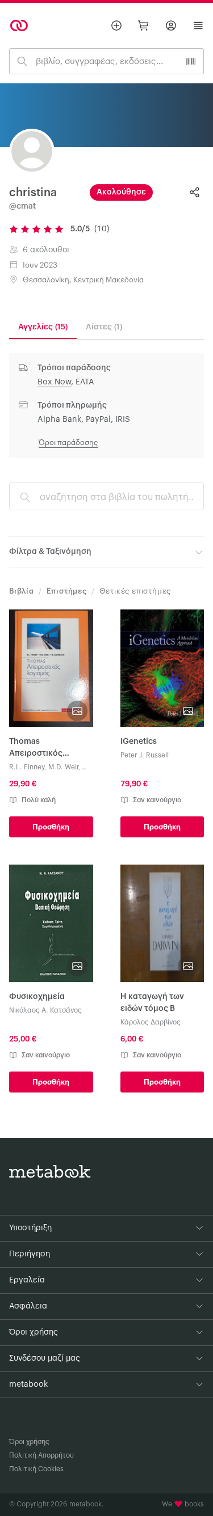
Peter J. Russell (144, 755)
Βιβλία (21, 591)
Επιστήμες (67, 591)
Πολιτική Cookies (36, 1469)
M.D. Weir (63, 767)
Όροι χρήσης (29, 1441)
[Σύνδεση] (171, 25)
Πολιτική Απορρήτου (41, 1455)
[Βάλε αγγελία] (116, 25)
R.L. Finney (26, 767)
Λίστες (104, 327)
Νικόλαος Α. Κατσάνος (45, 1010)
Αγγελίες (43, 327)
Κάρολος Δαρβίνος (150, 1022)
